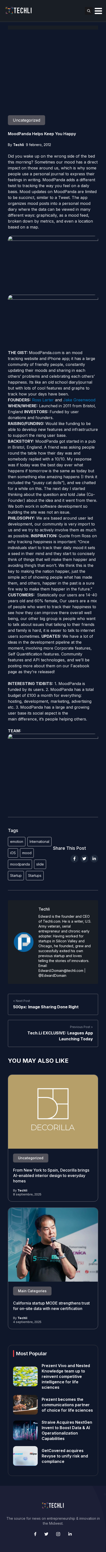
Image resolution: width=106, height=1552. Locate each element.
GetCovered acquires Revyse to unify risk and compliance (65, 1456)
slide (40, 864)
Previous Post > (81, 1027)
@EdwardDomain (52, 975)
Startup (16, 875)
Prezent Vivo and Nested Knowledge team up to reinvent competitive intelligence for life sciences (66, 1376)
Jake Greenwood (79, 399)
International (39, 841)
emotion (16, 841)
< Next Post (21, 1001)
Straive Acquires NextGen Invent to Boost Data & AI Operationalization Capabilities (67, 1430)
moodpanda (20, 864)
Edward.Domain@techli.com (60, 970)
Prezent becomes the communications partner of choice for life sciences (67, 1405)
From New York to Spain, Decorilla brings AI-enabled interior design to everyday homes (51, 1175)
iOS (13, 853)
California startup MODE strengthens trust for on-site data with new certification (51, 1306)
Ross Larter (43, 399)
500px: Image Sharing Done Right (46, 1006)
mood (27, 853)
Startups (34, 875)
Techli (18, 145)
